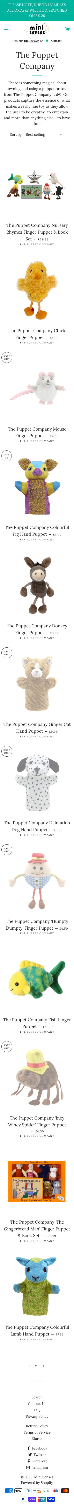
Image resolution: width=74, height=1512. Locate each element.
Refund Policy (37, 1426)
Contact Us (37, 1403)
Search (37, 1397)
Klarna (37, 1438)
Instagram (39, 1467)
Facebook (39, 1448)
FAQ (37, 1410)
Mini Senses (43, 1477)
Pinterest (39, 1461)
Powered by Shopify (37, 1482)
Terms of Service (37, 1432)
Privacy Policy (37, 1416)
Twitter (39, 1454)
